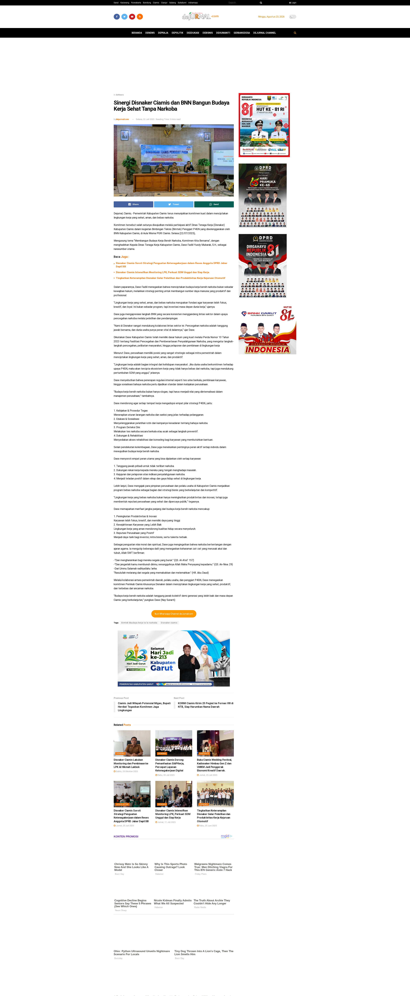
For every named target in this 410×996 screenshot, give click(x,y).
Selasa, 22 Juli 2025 (145, 119)
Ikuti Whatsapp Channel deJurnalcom (174, 614)
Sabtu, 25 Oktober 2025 (126, 771)
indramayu (193, 3)
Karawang (124, 3)
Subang (172, 3)
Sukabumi (182, 3)
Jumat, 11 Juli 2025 (166, 822)
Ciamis (156, 3)
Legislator (122, 804)
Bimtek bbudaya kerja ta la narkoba (139, 623)
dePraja (163, 33)
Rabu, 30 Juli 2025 (165, 775)
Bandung (147, 3)
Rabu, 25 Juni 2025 (208, 825)
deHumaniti (223, 33)
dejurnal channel (264, 33)
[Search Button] (260, 2)
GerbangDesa (242, 33)
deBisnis (208, 33)
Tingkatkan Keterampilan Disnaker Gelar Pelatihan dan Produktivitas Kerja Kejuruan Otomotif (171, 278)
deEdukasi (193, 33)
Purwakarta (136, 3)
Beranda (137, 33)
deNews (150, 33)
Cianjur (164, 3)
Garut (116, 3)
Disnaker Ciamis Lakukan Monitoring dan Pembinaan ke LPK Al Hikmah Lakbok (131, 763)
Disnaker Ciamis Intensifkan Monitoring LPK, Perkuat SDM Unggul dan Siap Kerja (162, 272)
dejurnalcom (122, 119)
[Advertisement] (205, 66)
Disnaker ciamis (169, 623)
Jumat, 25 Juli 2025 (208, 775)
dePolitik (177, 33)
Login (293, 3)
